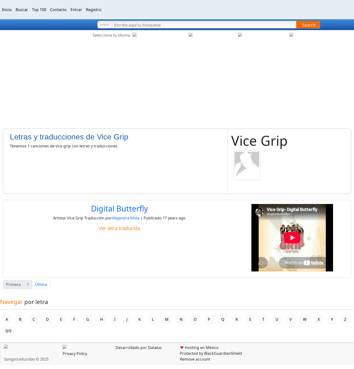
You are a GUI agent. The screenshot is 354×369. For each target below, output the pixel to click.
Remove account (195, 359)
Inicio (7, 9)
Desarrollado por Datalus (138, 347)
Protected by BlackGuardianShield (211, 353)
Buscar (22, 9)
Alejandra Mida (126, 218)
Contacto (58, 9)
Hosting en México (199, 347)
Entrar (76, 9)
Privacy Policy (75, 353)
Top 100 (39, 9)
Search (309, 25)
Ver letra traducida (119, 228)
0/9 (8, 331)
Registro (93, 9)
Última (41, 284)
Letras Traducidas (32, 25)
